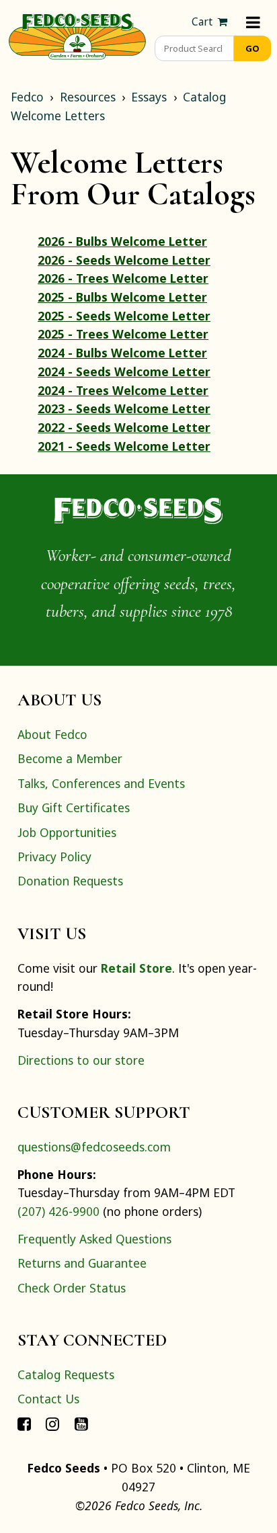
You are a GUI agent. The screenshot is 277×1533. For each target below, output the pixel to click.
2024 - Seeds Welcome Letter (124, 371)
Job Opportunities (66, 832)
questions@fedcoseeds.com (94, 1147)
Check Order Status (71, 1288)
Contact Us (48, 1399)
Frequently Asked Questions (94, 1239)
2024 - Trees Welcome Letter (123, 390)
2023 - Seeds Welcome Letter (124, 408)
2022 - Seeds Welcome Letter (124, 427)
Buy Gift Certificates (73, 807)
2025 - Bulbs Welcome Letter (122, 297)
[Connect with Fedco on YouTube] (81, 1423)
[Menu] (253, 22)
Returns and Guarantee (82, 1263)
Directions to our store (81, 1060)
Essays (149, 97)
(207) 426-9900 (58, 1211)
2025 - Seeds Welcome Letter (124, 316)
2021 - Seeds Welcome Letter (124, 446)
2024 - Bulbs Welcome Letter (122, 353)
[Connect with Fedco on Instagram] (52, 1423)
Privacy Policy (54, 856)
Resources (88, 97)
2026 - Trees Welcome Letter (123, 278)
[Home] (77, 34)
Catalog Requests (65, 1374)
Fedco (27, 97)
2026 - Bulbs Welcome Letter (122, 241)
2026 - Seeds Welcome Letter (124, 260)
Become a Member (69, 758)
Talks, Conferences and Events (101, 783)
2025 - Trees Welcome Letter (123, 334)
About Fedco (52, 734)
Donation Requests (70, 881)
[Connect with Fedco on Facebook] (24, 1423)
